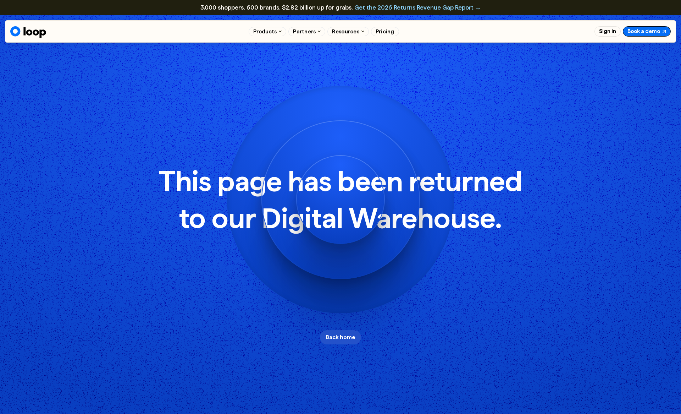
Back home (340, 337)
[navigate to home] (28, 32)
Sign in (607, 31)
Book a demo (643, 31)
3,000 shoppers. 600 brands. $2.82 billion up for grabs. (340, 7)
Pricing (385, 31)
